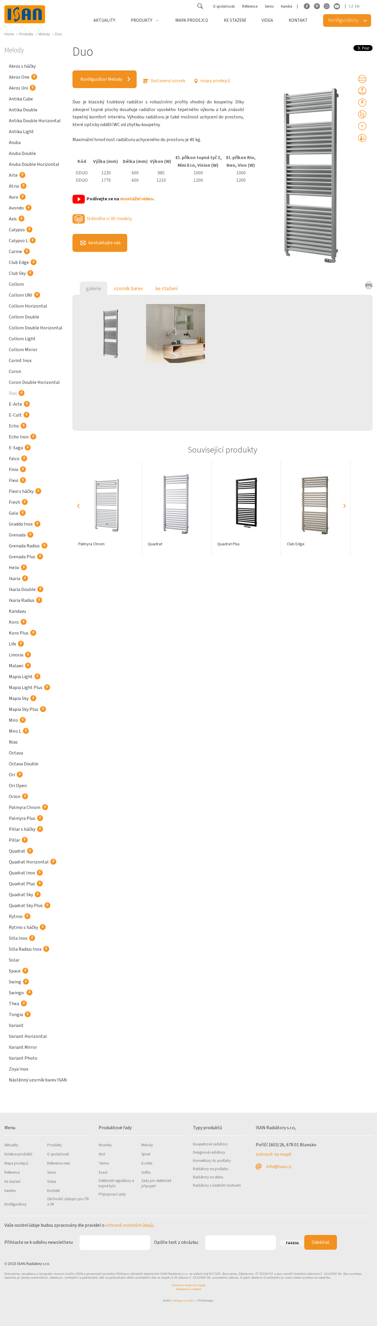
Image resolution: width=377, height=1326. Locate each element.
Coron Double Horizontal (34, 382)
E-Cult (15, 415)
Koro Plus (19, 633)
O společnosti (224, 6)
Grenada (17, 535)
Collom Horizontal (28, 306)
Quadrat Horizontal (29, 862)
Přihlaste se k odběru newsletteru (38, 1242)
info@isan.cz (279, 1166)
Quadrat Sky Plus (26, 905)
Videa (267, 20)
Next (344, 506)
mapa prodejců (214, 80)
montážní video (136, 199)
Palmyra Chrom (24, 807)
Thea (14, 1003)
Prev (78, 506)
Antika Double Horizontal (35, 121)
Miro (13, 720)
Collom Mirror (23, 349)
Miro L (15, 731)
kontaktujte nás (104, 243)
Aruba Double (22, 153)
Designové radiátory (209, 1152)
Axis (13, 219)
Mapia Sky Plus (23, 709)
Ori (12, 775)
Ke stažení (235, 20)
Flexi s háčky (21, 491)
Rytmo (16, 916)
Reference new (58, 1163)
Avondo (16, 208)
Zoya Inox (18, 1069)
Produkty (141, 20)
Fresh (14, 502)
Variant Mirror (23, 1047)
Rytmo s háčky (23, 927)
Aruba (15, 142)
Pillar (14, 840)
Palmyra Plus (22, 818)
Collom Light (22, 339)
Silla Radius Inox (25, 949)
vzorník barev (128, 288)
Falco (14, 458)
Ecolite (146, 1163)
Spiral (145, 1154)
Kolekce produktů (18, 1154)
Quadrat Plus (22, 884)
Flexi (13, 480)
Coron (15, 371)
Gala (13, 513)
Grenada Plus (22, 557)
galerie (93, 288)
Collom (16, 284)
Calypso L (18, 240)
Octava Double (23, 764)
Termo (104, 1163)
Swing (15, 982)
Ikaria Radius (21, 600)
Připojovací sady (112, 1194)
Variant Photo (23, 1058)
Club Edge (19, 262)
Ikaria (14, 578)
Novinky (105, 1145)
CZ (351, 6)
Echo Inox (19, 437)
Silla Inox (18, 938)
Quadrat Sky (21, 894)
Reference (249, 6)
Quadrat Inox (22, 873)
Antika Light (21, 131)
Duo (13, 393)
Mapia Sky (19, 698)
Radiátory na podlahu (210, 1169)
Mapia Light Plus (25, 687)
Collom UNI (20, 295)
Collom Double (24, 317)
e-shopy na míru (182, 1300)
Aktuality (104, 20)
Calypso (17, 230)
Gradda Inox (21, 524)
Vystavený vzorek (167, 80)
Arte (13, 175)
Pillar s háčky (22, 829)
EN (357, 6)
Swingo (17, 993)
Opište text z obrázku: (176, 1242)
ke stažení (167, 288)
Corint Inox (20, 360)
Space (15, 971)
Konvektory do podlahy (212, 1160)
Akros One (19, 77)
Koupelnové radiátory (210, 1144)
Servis (269, 6)
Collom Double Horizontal (35, 328)
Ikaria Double (22, 589)
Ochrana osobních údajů (189, 1285)
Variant (16, 1025)
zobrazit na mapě (273, 1154)
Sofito (146, 1172)
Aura (13, 197)
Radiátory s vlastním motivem (217, 1185)
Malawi (16, 666)
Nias (13, 742)
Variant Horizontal (28, 1036)
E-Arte (15, 404)
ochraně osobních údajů (129, 1225)
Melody (147, 1145)
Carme (15, 251)
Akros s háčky (22, 66)
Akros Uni (18, 88)
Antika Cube (21, 99)
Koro (14, 622)
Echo (14, 426)
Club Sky (17, 273)
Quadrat (17, 851)
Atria (14, 186)
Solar (14, 960)
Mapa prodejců (191, 20)
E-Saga (16, 448)
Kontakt (298, 20)
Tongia (16, 1014)
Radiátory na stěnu (208, 1177)
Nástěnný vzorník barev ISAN (38, 1080)
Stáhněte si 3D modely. (109, 218)
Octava (16, 753)
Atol (102, 1154)
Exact (103, 1172)
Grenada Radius (24, 546)
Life (12, 644)
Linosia (16, 655)
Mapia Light (21, 676)
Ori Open (18, 785)
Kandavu (17, 611)
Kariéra (286, 6)
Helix (14, 567)
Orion (14, 796)
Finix (13, 469)
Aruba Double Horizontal (34, 164)
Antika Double (23, 110)
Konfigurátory (15, 1204)
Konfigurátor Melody (101, 79)
